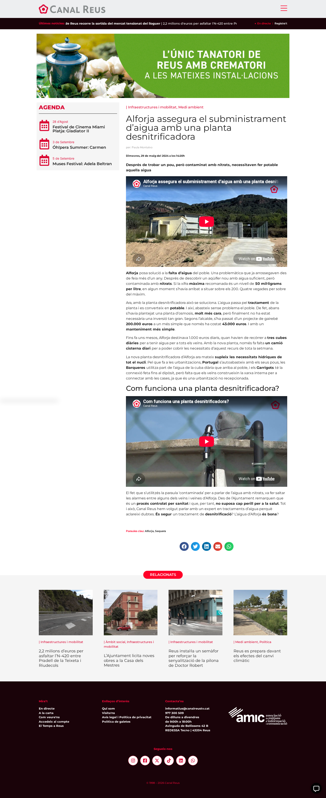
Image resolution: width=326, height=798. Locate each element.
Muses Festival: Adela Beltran (82, 163)
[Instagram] (133, 760)
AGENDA (52, 107)
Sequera (160, 531)
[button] (184, 546)
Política (265, 642)
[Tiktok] (169, 760)
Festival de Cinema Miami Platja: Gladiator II (79, 129)
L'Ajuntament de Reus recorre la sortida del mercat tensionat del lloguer (84, 23)
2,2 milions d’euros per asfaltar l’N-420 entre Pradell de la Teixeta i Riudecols (61, 658)
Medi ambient (191, 107)
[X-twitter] (157, 760)
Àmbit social (115, 642)
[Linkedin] (181, 760)
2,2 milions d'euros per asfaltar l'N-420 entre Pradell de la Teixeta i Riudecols (206, 23)
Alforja (149, 531)
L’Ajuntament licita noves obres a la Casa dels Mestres (129, 660)
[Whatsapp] (193, 760)
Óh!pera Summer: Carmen (79, 147)
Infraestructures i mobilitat (152, 107)
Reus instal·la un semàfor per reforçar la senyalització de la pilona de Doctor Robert (194, 658)
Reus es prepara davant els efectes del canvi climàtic (257, 656)
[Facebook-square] (145, 760)
